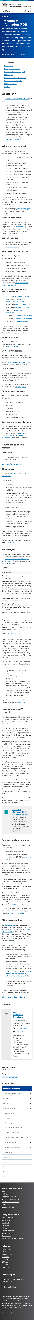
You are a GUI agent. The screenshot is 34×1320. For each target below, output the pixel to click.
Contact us (6, 1157)
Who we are (6, 1098)
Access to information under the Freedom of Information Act (14, 435)
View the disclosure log (12, 997)
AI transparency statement (11, 1199)
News (5, 1167)
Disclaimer (5, 1225)
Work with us (7, 1103)
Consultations (7, 1254)
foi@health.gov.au (22, 1031)
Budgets (7, 1118)
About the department (11, 1077)
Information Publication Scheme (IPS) (16, 1137)
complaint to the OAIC (15, 913)
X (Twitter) (5, 1262)
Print (14, 54)
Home (6, 16)
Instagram (5, 1267)
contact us (10, 542)
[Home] (17, 4)
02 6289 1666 (21, 1028)
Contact (7, 87)
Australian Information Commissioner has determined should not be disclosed (18, 973)
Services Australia (11, 346)
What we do (7, 1162)
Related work (7, 1172)
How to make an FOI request (14, 72)
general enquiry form (12, 247)
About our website (8, 1217)
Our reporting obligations (12, 1147)
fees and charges (23, 209)
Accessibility (6, 1220)
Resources (6, 1177)
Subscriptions (6, 1236)
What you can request (12, 69)
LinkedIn (5, 1259)
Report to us (8, 1152)
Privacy (4, 1228)
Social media (6, 1233)
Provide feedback (10, 1287)
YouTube (5, 1265)
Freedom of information (10, 1202)
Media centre (6, 1249)
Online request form (13, 1132)
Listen (6, 54)
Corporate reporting (9, 1108)
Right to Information (22, 304)
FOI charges (8, 75)
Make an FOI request (11, 464)
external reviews (16, 904)
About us (5, 1191)
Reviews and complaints (13, 81)
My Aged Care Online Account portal (17, 362)
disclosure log (10, 925)
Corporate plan (9, 1123)
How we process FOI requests (15, 78)
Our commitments (10, 1142)
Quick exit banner (8, 1231)
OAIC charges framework (14, 633)
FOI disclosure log (10, 84)
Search (28, 11)
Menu (7, 11)
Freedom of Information (23, 296)
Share (23, 54)
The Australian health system (12, 1093)
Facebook (5, 1257)
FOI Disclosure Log (19, 227)
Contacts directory (8, 1207)
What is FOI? (8, 66)
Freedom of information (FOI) (14, 1127)
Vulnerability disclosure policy (12, 1238)
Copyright (5, 1223)
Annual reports (9, 1113)
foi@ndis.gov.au (20, 387)
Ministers (5, 1194)
